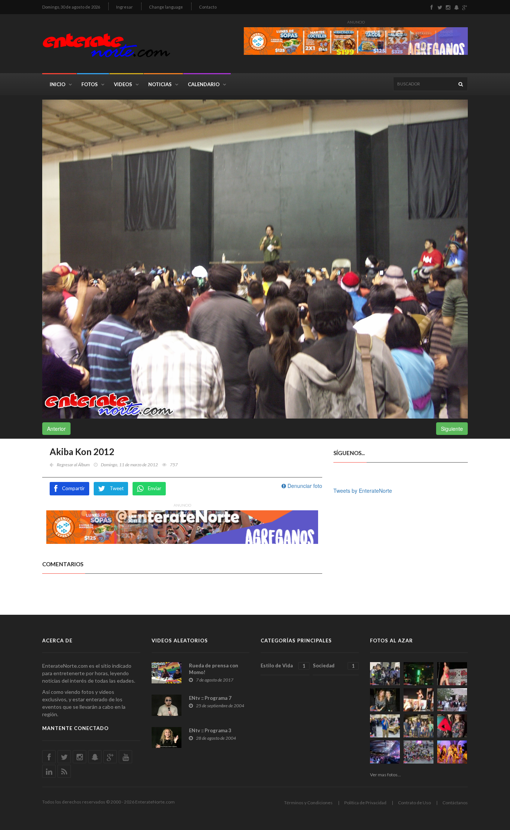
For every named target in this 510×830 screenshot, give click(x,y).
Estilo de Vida (283, 666)
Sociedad (333, 666)
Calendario (204, 84)
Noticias (160, 84)
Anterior (56, 428)
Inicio (57, 84)
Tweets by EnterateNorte (362, 490)
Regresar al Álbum (73, 464)
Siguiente (452, 428)
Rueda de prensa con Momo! (213, 669)
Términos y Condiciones (308, 802)
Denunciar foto (304, 485)
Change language (166, 6)
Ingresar (124, 6)
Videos (123, 84)
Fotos (89, 84)
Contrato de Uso (414, 802)
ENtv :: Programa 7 (210, 698)
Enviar (154, 488)
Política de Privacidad (365, 802)
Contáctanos (455, 802)
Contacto (208, 6)
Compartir (73, 488)
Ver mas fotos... (385, 774)
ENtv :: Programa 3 (210, 730)
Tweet (117, 488)
